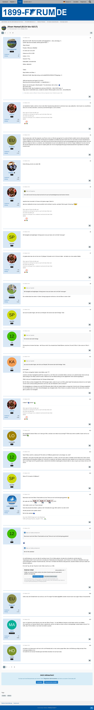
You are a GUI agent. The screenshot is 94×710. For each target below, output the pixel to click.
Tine (35, 93)
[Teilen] (91, 33)
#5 (90, 186)
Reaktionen (7, 54)
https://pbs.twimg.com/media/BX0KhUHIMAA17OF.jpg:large (46, 75)
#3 (90, 135)
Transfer (4, 695)
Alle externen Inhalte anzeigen (51, 576)
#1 (90, 37)
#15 (90, 473)
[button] (67, 2)
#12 (90, 399)
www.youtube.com (59, 570)
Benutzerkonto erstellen (51, 682)
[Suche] (90, 2)
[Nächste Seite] (12, 33)
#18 (90, 593)
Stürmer (9, 695)
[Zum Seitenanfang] (91, 708)
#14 (90, 451)
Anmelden (75, 1)
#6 (90, 231)
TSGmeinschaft (13, 28)
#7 (90, 253)
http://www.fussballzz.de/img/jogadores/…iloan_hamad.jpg (46, 40)
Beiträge (6, 56)
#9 (90, 309)
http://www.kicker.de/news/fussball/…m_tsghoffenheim (36, 82)
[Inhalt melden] (89, 97)
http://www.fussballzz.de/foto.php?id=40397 (37, 42)
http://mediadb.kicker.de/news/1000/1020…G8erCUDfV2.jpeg (46, 88)
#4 (90, 161)
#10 (90, 331)
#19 (90, 619)
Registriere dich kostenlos (50, 678)
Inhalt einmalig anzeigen (38, 576)
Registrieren (83, 1)
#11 (90, 356)
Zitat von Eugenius (30, 191)
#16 (90, 494)
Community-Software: (47, 707)
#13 (90, 430)
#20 (90, 645)
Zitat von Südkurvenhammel (33, 532)
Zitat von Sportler (30, 288)
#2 (90, 102)
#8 (90, 283)
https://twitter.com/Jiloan (28, 72)
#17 (90, 528)
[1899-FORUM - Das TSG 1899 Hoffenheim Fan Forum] (47, 12)
